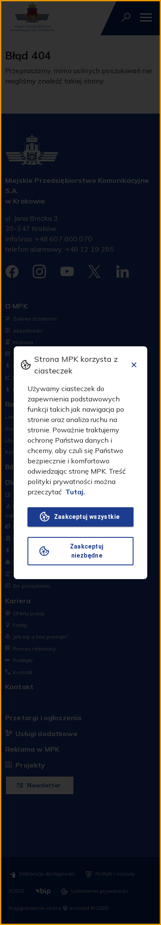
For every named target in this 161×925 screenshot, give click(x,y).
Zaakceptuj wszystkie (87, 516)
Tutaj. (75, 491)
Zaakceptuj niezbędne (87, 551)
